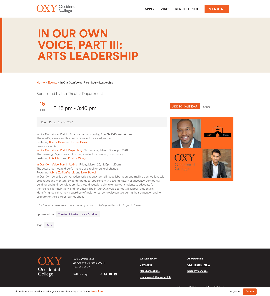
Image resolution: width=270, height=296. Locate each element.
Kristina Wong (77, 158)
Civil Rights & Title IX (198, 264)
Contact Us (146, 264)
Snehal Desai (57, 142)
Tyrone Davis (79, 142)
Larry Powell (89, 172)
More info (97, 291)
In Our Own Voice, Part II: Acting (57, 164)
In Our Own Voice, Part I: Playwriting (59, 150)
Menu (214, 8)
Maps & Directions (150, 270)
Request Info (186, 8)
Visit (165, 8)
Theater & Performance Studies (77, 214)
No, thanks (235, 291)
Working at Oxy (148, 258)
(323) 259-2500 (81, 266)
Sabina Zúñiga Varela (62, 172)
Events (52, 82)
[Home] (68, 9)
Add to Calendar (185, 106)
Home (41, 82)
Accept (249, 291)
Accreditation (195, 258)
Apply (150, 8)
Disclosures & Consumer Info (155, 277)
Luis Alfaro (55, 158)
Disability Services (197, 270)
